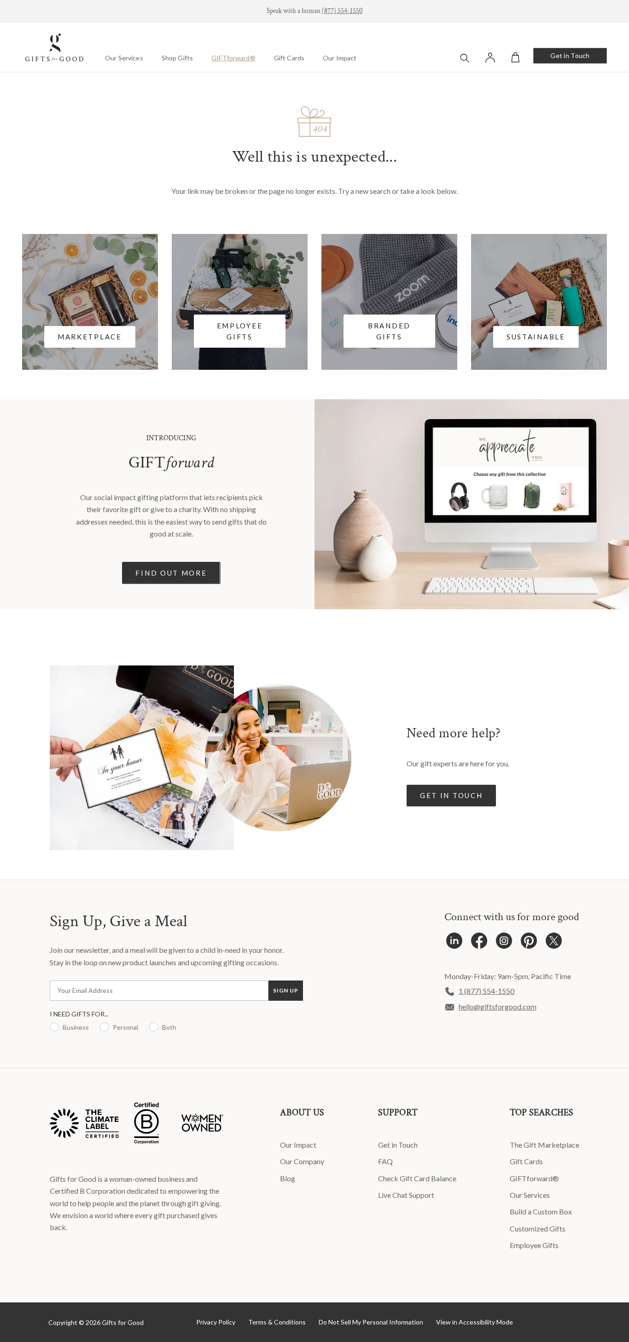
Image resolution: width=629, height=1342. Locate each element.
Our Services (124, 58)
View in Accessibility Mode (474, 1322)
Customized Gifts (537, 1228)
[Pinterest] (529, 943)
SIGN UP (285, 990)
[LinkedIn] (454, 943)
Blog (287, 1178)
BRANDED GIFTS (389, 331)
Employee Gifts (534, 1245)
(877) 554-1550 (342, 10)
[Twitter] (554, 943)
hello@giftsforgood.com (497, 1006)
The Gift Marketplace (544, 1144)
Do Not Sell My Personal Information (371, 1322)
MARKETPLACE (90, 337)
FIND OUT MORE (171, 573)
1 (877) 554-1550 (486, 990)
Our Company (302, 1161)
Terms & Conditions (277, 1322)
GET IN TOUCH (451, 795)
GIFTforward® (233, 58)
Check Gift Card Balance (417, 1178)
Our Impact (339, 58)
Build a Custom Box (541, 1211)
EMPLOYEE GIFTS (240, 331)
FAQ (385, 1161)
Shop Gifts (177, 58)
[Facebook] (479, 943)
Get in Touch (569, 55)
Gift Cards (289, 58)
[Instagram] (504, 943)
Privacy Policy (215, 1322)
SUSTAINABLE (536, 337)
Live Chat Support (406, 1194)
